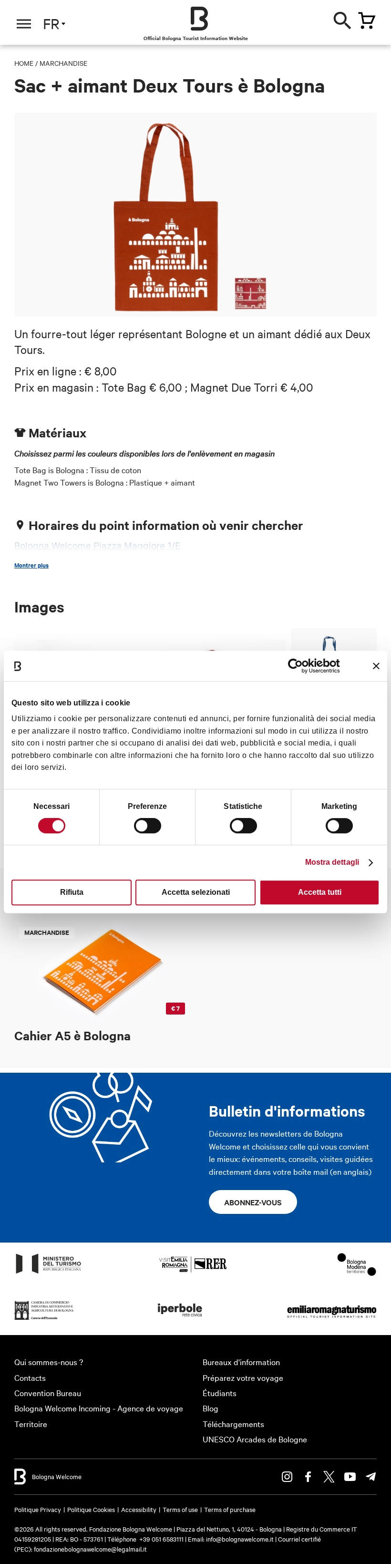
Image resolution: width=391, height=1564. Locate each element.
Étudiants (220, 1392)
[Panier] (367, 20)
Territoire (30, 1423)
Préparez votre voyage (243, 1377)
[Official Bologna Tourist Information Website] (199, 19)
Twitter (329, 1476)
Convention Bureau (47, 1392)
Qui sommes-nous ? (48, 1361)
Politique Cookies (91, 1509)
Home (23, 63)
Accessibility (138, 1509)
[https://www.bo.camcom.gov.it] (44, 1319)
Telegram (371, 1476)
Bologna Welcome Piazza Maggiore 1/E (97, 545)
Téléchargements (233, 1423)
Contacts (30, 1377)
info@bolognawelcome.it (240, 1538)
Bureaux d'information (241, 1361)
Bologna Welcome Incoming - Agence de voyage (98, 1407)
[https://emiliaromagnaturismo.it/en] (332, 1319)
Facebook (308, 1476)
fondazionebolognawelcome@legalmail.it (90, 1548)
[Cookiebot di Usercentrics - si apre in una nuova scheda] (298, 665)
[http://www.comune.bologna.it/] (180, 1319)
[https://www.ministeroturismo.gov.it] (48, 1272)
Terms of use (180, 1509)
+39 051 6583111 (162, 1538)
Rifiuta (71, 892)
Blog (210, 1407)
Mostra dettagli (332, 862)
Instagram (287, 1476)
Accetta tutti (319, 892)
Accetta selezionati (196, 892)
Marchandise (63, 63)
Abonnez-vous (253, 1202)
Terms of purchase (230, 1509)
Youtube (350, 1476)
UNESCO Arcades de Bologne (255, 1438)
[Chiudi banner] (376, 666)
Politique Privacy (37, 1509)
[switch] (147, 825)
